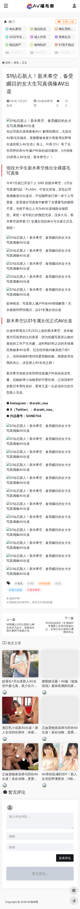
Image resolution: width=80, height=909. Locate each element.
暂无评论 (16, 792)
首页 (7, 62)
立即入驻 (68, 21)
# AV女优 (44, 583)
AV (37, 131)
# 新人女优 (15, 589)
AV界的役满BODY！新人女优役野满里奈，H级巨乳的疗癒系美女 (59, 776)
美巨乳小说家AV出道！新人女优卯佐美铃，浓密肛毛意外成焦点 (20, 730)
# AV (31, 583)
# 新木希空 (33, 589)
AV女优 (27, 144)
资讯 (16, 62)
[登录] (74, 6)
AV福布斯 (32, 901)
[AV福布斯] (40, 5)
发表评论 (65, 858)
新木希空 (39, 157)
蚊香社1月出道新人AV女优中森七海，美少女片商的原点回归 (19, 683)
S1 (55, 144)
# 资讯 (19, 583)
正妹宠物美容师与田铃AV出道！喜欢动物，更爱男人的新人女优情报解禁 (60, 730)
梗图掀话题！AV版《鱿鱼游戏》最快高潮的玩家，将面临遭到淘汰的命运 (60, 683)
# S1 (58, 583)
